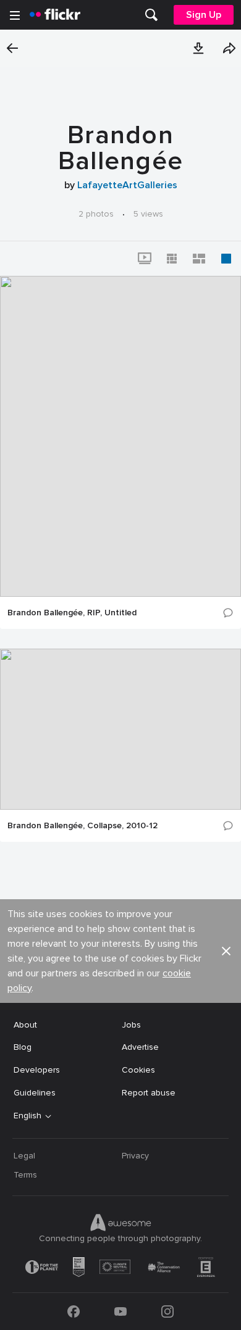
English (27, 1116)
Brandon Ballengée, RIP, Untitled (72, 613)
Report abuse (148, 1092)
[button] (198, 48)
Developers (37, 1070)
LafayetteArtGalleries (127, 185)
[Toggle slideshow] (144, 258)
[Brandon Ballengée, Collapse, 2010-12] (120, 729)
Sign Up (203, 15)
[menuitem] (151, 15)
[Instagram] (167, 1311)
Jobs (131, 1025)
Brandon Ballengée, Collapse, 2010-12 (82, 826)
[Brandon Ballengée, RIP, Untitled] (120, 436)
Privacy (135, 1155)
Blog (23, 1047)
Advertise (140, 1047)
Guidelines (35, 1092)
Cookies (138, 1070)
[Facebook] (73, 1311)
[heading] (55, 15)
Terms (25, 1175)
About (25, 1025)
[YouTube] (120, 1311)
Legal (24, 1155)
